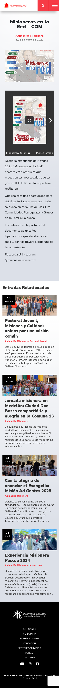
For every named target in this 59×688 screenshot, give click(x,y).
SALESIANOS (29, 629)
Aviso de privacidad (44, 675)
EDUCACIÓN (29, 643)
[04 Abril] (29, 540)
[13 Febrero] (29, 305)
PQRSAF (29, 653)
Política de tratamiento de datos (19, 675)
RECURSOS (29, 657)
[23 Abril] (29, 465)
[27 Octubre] (29, 385)
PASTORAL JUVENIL (29, 638)
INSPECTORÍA (29, 633)
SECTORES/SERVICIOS (29, 648)
